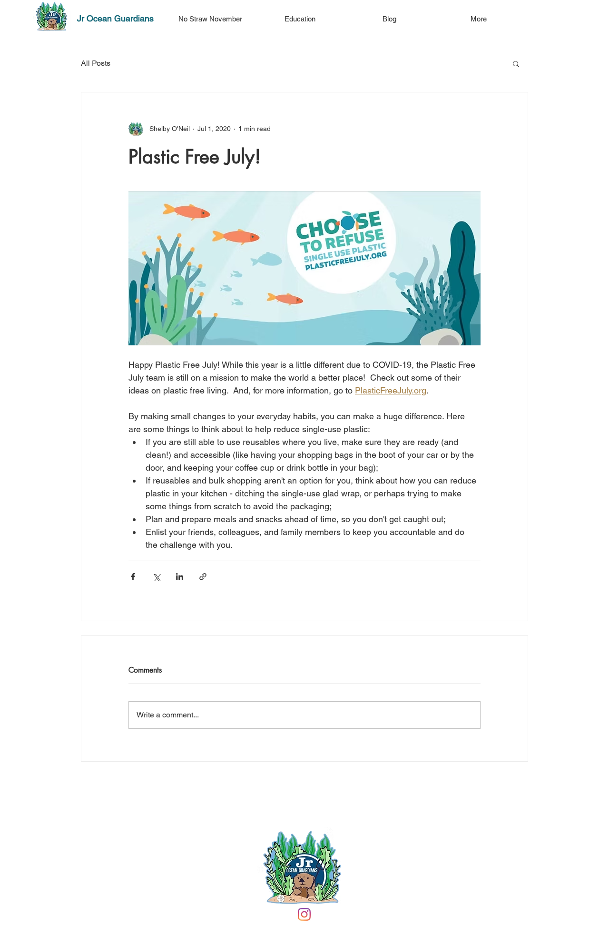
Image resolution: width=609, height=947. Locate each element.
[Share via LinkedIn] (179, 576)
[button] (516, 63)
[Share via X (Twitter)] (156, 576)
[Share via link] (202, 576)
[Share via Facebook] (133, 576)
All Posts (95, 63)
